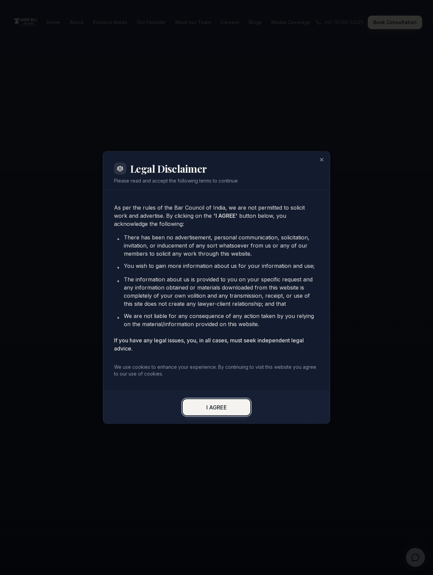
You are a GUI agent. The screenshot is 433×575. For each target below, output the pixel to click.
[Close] (321, 160)
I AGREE (216, 407)
